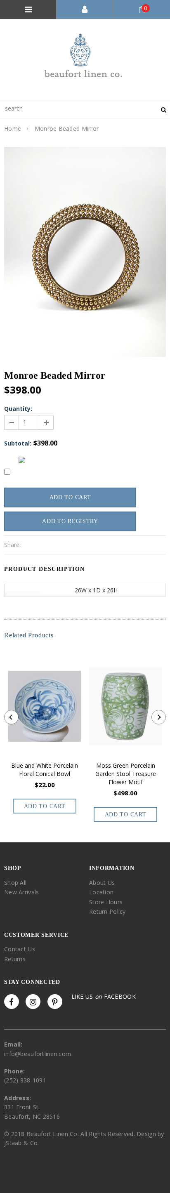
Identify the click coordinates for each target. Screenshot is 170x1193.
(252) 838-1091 (25, 1080)
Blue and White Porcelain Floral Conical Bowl (44, 770)
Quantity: (18, 409)
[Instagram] (33, 1001)
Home (12, 128)
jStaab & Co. (21, 1143)
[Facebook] (11, 1001)
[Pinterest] (54, 1001)
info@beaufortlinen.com (37, 1054)
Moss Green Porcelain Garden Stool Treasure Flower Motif (125, 774)
